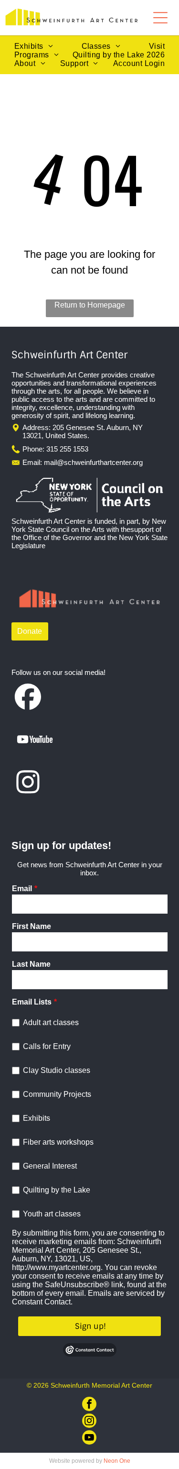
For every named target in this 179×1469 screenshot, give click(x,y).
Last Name (31, 964)
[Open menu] (160, 18)
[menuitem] (33, 46)
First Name (31, 926)
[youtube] (89, 1438)
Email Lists (32, 1002)
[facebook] (89, 1405)
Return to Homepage (89, 305)
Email (22, 888)
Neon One (117, 1461)
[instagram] (89, 1422)
